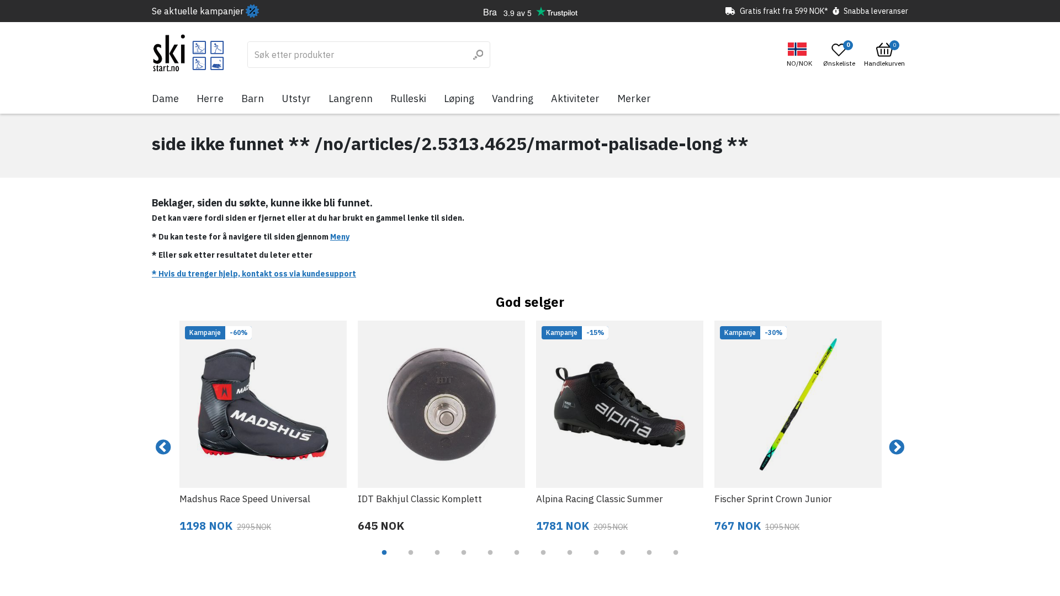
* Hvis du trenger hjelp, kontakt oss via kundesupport (254, 274)
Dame (165, 98)
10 (623, 560)
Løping (459, 98)
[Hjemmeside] (188, 53)
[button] (801, 54)
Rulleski (408, 98)
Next (896, 447)
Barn (252, 98)
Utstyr (296, 98)
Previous (163, 447)
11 (649, 560)
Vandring (512, 98)
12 (675, 560)
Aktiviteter (575, 98)
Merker (634, 98)
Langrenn (350, 98)
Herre (210, 98)
